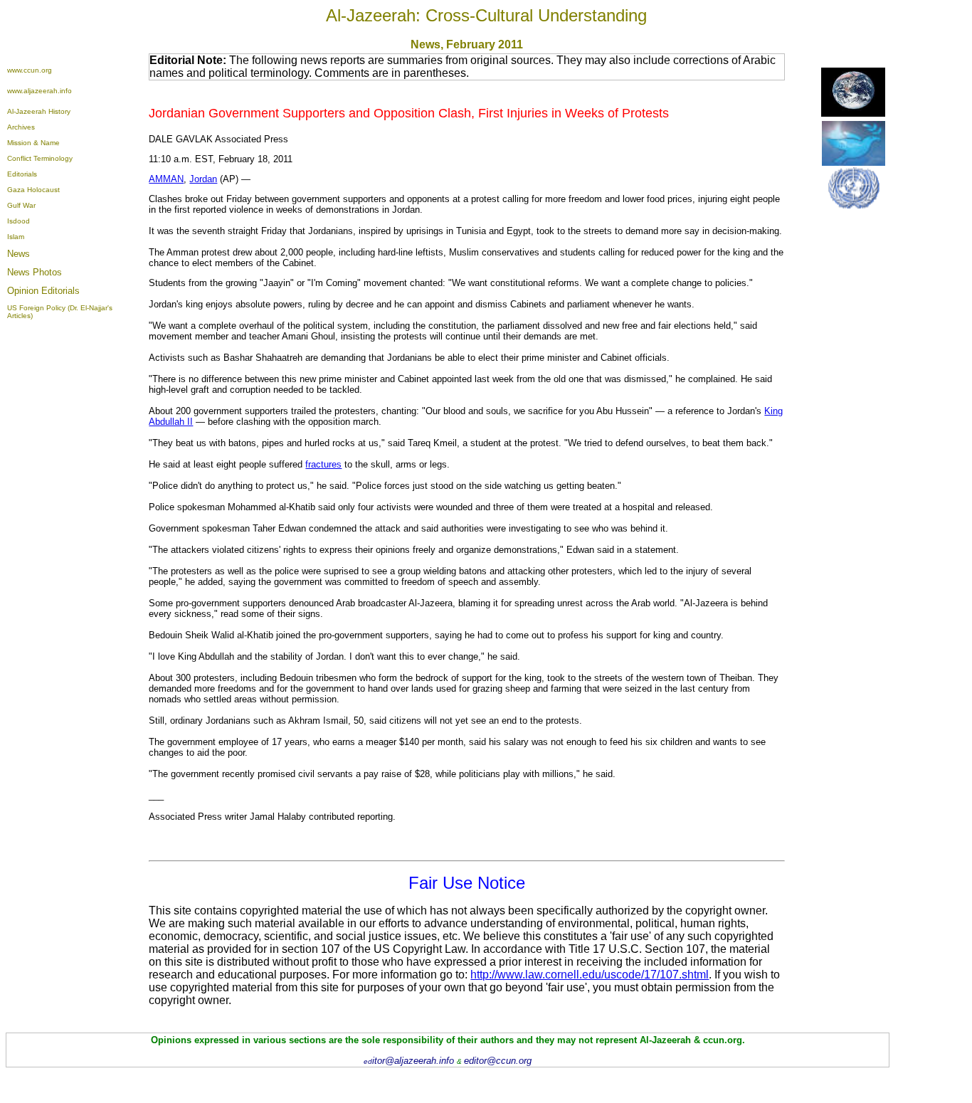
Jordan (203, 179)
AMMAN (166, 179)
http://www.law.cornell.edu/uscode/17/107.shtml (589, 975)
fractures (323, 464)
